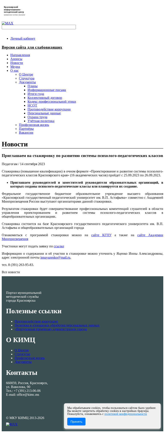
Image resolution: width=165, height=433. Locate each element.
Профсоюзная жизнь (30, 358)
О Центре (22, 350)
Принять (76, 421)
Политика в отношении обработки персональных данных (57, 325)
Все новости (11, 272)
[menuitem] (22, 38)
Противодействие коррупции (36, 321)
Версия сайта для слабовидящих (32, 47)
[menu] (86, 102)
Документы (23, 362)
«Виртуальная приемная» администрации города (51, 329)
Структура (22, 354)
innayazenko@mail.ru (55, 257)
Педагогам (10, 164)
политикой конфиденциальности (125, 414)
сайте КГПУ (101, 235)
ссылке (59, 246)
